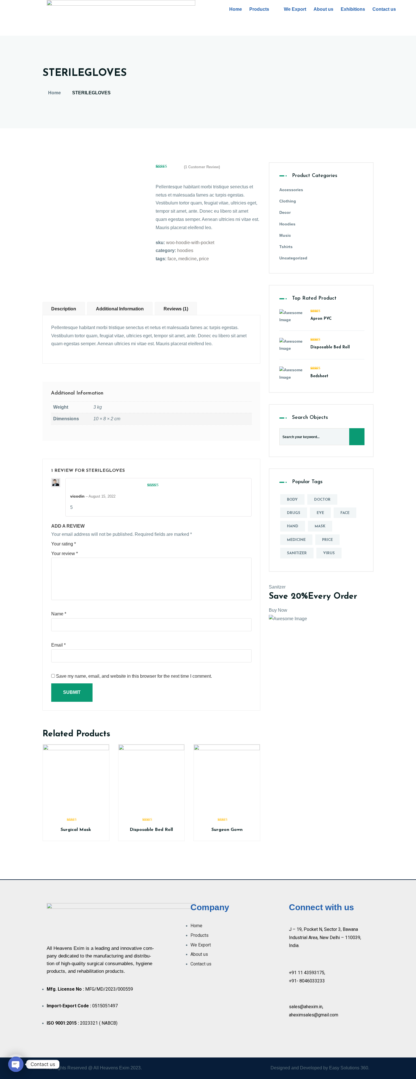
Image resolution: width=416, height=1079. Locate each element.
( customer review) (202, 167)
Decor (285, 212)
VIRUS (329, 553)
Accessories (291, 189)
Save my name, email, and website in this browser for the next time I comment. (134, 676)
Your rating (63, 543)
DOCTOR (322, 500)
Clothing (287, 201)
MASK (320, 526)
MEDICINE (187, 258)
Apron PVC (321, 319)
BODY (292, 500)
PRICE (204, 258)
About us (323, 9)
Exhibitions (353, 9)
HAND (292, 526)
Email (58, 645)
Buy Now (278, 610)
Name (58, 613)
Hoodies (185, 250)
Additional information (120, 308)
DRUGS (293, 513)
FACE (172, 258)
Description (63, 308)
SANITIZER (297, 553)
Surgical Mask (76, 830)
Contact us (384, 9)
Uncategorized (293, 258)
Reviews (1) (176, 308)
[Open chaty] (15, 1064)
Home (235, 9)
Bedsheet (319, 376)
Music (285, 235)
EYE (320, 513)
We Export (295, 9)
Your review (64, 553)
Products (259, 9)
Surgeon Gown (227, 830)
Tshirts (286, 246)
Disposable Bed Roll (151, 830)
